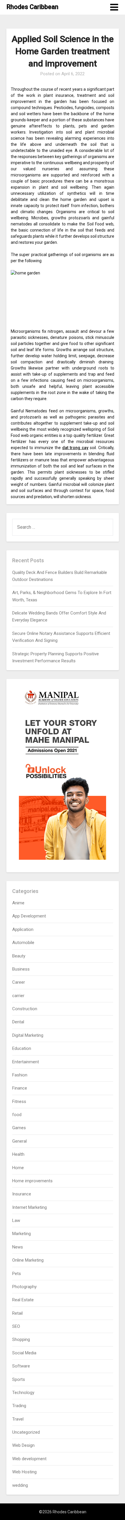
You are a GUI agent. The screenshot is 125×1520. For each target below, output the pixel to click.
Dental (18, 1022)
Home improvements (32, 1180)
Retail (17, 1313)
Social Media (24, 1353)
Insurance (21, 1194)
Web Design (23, 1445)
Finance (19, 1088)
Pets (16, 1273)
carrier (18, 995)
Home (18, 1167)
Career (18, 982)
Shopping (21, 1339)
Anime (18, 903)
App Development (29, 916)
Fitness (19, 1101)
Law (16, 1220)
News (17, 1247)
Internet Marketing (29, 1207)
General (19, 1141)
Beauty (18, 956)
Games (19, 1127)
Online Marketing (28, 1260)
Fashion (19, 1075)
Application (22, 929)
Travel (18, 1419)
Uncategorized (26, 1432)
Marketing (21, 1233)
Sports (18, 1379)
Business (21, 969)
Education (21, 1048)
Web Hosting (24, 1472)
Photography (24, 1286)
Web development (29, 1458)
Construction (24, 1008)
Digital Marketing (27, 1035)
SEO (16, 1326)
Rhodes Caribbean (32, 6)
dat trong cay (75, 447)
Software (21, 1366)
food (17, 1114)
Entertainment (25, 1061)
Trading (19, 1405)
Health (18, 1154)
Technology (23, 1392)
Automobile (23, 942)
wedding (20, 1485)
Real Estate (23, 1299)
